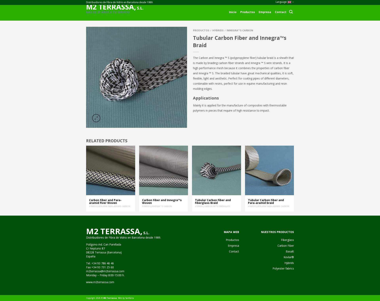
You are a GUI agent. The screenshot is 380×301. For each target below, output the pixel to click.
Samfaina (129, 298)
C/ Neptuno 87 (95, 248)
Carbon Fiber (285, 245)
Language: (282, 2)
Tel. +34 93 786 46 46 (100, 263)
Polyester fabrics (283, 268)
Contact (280, 12)
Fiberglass (287, 240)
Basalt (290, 251)
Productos (247, 12)
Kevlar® (289, 257)
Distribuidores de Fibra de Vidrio (106, 237)
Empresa (265, 12)
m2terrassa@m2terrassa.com (105, 271)
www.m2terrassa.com (100, 282)
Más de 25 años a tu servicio (108, 12)
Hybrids (218, 30)
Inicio (233, 12)
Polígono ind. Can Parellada (103, 244)
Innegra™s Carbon (240, 30)
